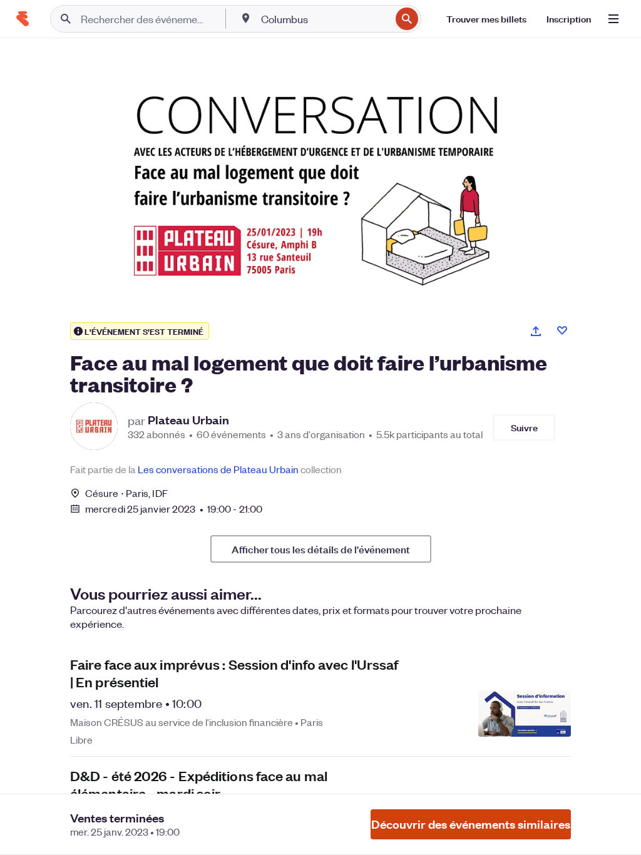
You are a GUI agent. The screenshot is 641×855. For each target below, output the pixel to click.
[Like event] (562, 330)
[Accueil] (22, 18)
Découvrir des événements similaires (470, 824)
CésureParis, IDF (126, 492)
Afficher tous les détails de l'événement (321, 549)
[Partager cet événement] (535, 331)
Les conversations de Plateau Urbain (218, 469)
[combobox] (325, 18)
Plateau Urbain (188, 420)
